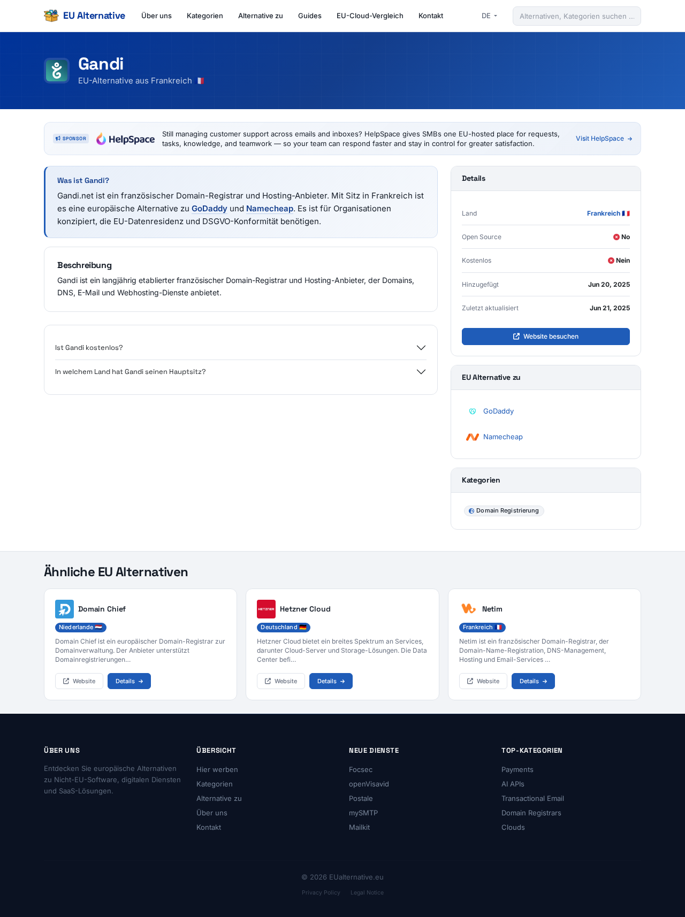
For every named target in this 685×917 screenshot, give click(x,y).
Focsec (360, 769)
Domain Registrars (531, 812)
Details (126, 681)
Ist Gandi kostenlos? (89, 347)
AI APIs (512, 784)
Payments (517, 769)
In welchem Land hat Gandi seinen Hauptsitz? (130, 371)
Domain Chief (102, 609)
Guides (310, 15)
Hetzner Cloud (305, 609)
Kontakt (430, 15)
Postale (361, 798)
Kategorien (205, 15)
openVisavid (369, 784)
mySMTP (363, 812)
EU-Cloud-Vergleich (370, 15)
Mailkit (359, 827)
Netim (492, 609)
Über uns (156, 15)
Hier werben (217, 769)
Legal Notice (367, 892)
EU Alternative (94, 15)
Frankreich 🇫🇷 (608, 213)
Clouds (513, 827)
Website (83, 681)
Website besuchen (550, 336)
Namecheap (269, 208)
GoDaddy (209, 208)
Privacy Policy (321, 892)
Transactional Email (532, 798)
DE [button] (487, 15)
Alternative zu (260, 15)
